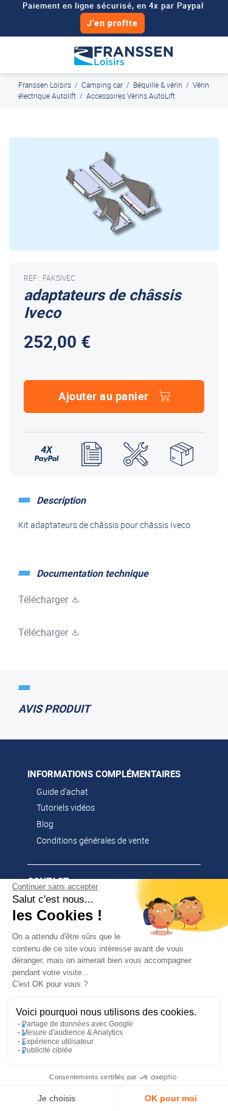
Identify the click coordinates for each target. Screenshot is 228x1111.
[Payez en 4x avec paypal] (47, 454)
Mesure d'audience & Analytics (72, 1032)
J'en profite (112, 23)
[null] (123, 55)
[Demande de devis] (91, 454)
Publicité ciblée (47, 1050)
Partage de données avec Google (77, 1024)
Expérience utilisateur (58, 1041)
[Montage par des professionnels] (135, 454)
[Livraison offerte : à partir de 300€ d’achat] (181, 454)
